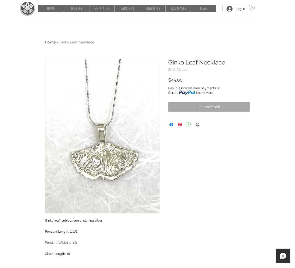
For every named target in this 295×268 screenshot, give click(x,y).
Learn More (204, 92)
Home (50, 42)
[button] (252, 8)
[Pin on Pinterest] (180, 124)
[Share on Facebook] (171, 124)
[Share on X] (197, 124)
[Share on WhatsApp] (189, 124)
